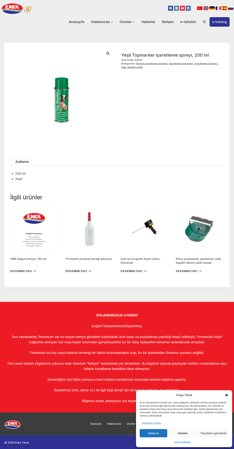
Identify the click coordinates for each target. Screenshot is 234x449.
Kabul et (153, 433)
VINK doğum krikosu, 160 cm (28, 258)
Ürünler (131, 423)
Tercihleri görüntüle (213, 433)
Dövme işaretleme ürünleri (152, 63)
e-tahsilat (188, 22)
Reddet (183, 433)
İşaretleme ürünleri (206, 63)
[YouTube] (182, 8)
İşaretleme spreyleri (181, 63)
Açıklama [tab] (22, 161)
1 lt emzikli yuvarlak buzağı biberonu (88, 258)
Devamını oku (21, 271)
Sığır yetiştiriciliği (132, 67)
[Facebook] (170, 8)
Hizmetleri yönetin (151, 423)
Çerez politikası (182, 442)
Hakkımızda (114, 423)
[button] (227, 395)
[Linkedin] (188, 8)
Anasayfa (76, 22)
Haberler (148, 22)
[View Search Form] (204, 22)
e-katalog (219, 22)
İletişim (168, 22)
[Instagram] (176, 8)
